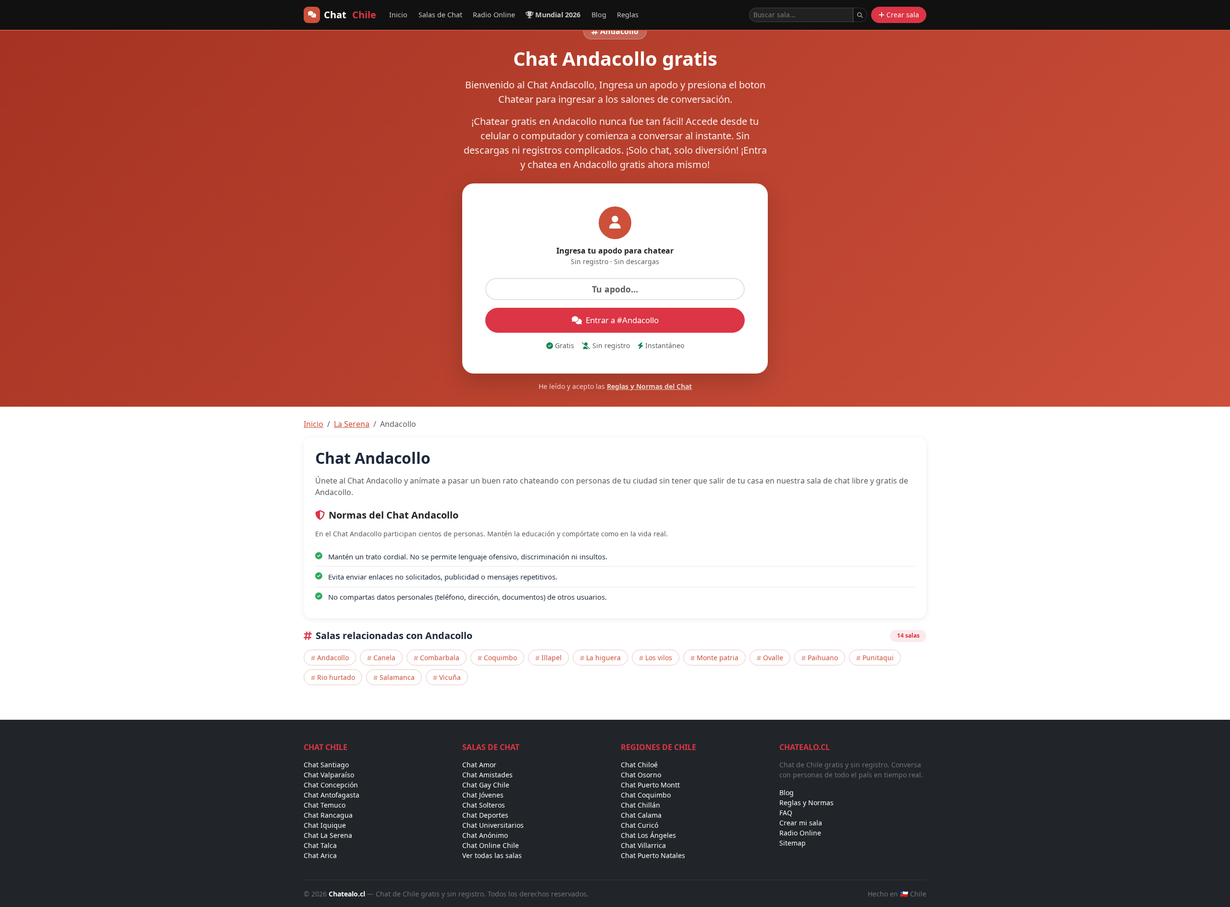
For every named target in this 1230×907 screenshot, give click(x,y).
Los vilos (658, 657)
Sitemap (792, 842)
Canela (384, 657)
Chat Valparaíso (329, 774)
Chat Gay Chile (485, 784)
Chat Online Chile (490, 845)
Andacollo (333, 657)
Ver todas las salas (492, 855)
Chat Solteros (483, 805)
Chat (350, 14)
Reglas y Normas (806, 802)
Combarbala (439, 657)
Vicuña (450, 677)
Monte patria (717, 657)
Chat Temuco (324, 805)
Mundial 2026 (557, 14)
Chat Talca (320, 845)
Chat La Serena (328, 835)
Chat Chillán (640, 805)
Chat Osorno (641, 774)
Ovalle (773, 657)
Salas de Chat (440, 14)
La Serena (351, 424)
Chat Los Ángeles (648, 835)
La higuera (603, 657)
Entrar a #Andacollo (622, 320)
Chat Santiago (326, 764)
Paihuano (823, 657)
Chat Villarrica (643, 845)
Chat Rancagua (328, 815)
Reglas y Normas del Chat (649, 386)
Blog (598, 14)
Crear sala (902, 14)
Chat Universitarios (493, 825)
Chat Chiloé (639, 764)
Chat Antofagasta (331, 794)
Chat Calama (641, 815)
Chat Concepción (331, 784)
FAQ (785, 812)
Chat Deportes (485, 815)
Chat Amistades (487, 774)
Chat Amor (479, 764)
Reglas (628, 14)
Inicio (398, 14)
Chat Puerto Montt (650, 784)
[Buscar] (860, 15)
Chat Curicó (639, 825)
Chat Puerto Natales (653, 855)
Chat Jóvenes (483, 794)
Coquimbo (500, 657)
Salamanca (397, 677)
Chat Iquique (325, 825)
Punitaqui (878, 657)
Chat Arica (320, 855)
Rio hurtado (336, 677)
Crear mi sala (800, 822)
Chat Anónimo (485, 835)
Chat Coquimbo (646, 794)
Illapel (551, 657)
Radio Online (494, 14)
